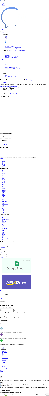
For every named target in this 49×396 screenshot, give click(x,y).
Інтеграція (3, 58)
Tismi (2, 237)
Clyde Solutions (4, 180)
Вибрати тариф (5, 144)
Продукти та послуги (4, 33)
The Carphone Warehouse (5, 204)
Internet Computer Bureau (5, 228)
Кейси (9, 64)
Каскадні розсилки (4, 352)
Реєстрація (3, 5)
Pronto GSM (3, 164)
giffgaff (3, 211)
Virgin (2, 208)
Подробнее (1, 252)
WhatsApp (7, 38)
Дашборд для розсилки (14, 46)
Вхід (2, 4)
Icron (2, 226)
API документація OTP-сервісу (13, 68)
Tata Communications (4, 201)
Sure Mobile (3, 165)
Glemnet (3, 184)
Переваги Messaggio (13, 76)
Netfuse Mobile (4, 190)
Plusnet (3, 192)
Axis (2, 175)
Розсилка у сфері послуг (5, 363)
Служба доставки (4, 360)
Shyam (3, 233)
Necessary (2, 383)
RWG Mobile (3, 194)
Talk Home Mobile (4, 198)
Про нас (3, 348)
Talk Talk (3, 199)
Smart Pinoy (3, 196)
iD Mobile (3, 212)
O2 (2, 163)
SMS (6, 36)
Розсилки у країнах (11, 56)
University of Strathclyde (5, 238)
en (3, 3)
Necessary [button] (1, 382)
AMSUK (3, 217)
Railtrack (3, 232)
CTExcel (3, 178)
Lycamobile (3, 188)
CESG (2, 220)
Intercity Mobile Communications (6, 185)
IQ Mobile (3, 225)
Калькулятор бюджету (12, 55)
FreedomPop (3, 182)
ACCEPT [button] (6, 395)
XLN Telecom (3, 210)
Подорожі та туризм (4, 359)
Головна (3, 32)
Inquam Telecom (4, 227)
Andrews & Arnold (4, 172)
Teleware (3, 236)
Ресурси (3, 59)
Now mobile (3, 191)
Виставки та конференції (5, 358)
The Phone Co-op (4, 203)
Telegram (7, 39)
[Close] (0, 31)
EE (2, 162)
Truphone (3, 205)
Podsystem (3, 193)
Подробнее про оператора (13, 86)
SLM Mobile (3, 195)
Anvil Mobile (3, 173)
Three (2, 166)
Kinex (2, 186)
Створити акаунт (2, 247)
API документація (11, 67)
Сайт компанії (15, 311)
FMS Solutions (3, 222)
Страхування (3, 362)
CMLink (3, 177)
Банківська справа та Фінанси (6, 361)
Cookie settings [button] (2, 395)
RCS (2, 355)
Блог (2, 77)
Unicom (3, 206)
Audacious (3, 174)
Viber (6, 37)
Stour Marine (3, 234)
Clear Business (3, 179)
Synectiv (3, 235)
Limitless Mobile (4, 229)
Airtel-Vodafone (4, 161)
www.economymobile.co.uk (13, 93)
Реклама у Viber (11, 57)
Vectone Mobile (4, 207)
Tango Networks (4, 200)
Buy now (1, 144)
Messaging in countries (4, 81)
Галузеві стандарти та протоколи (15, 70)
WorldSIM (3, 209)
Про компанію (10, 74)
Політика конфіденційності (3, 370)
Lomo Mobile (3, 187)
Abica (2, 171)
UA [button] (2, 2)
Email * (14, 310)
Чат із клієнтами (4, 351)
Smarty (3, 197)
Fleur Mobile (3, 181)
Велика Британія (31, 79)
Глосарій (11, 63)
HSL (2, 224)
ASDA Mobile (3, 170)
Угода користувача (2, 371)
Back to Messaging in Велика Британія (5, 86)
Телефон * (15, 309)
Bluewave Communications (5, 219)
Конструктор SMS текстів (12, 54)
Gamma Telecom (4, 183)
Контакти (8, 75)
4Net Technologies (4, 216)
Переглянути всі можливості (8, 49)
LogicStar (3, 230)
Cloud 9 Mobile (4, 221)
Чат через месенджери (13, 47)
